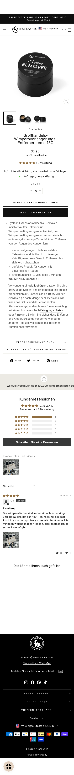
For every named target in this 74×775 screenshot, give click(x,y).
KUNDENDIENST (36, 702)
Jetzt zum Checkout (35, 212)
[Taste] (60, 671)
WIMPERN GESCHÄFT (36, 710)
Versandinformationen (35, 342)
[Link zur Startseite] (24, 29)
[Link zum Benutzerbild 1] (11, 540)
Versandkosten (38, 155)
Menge (35, 184)
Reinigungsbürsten (51, 310)
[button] (27, 163)
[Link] (37, 643)
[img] (11, 495)
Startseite (34, 129)
